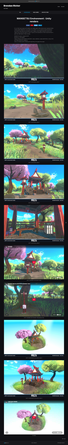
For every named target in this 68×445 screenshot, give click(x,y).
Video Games (36, 12)
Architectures (45, 12)
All (20, 12)
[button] (64, 439)
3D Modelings (27, 12)
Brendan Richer (12, 5)
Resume (62, 6)
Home (59, 6)
